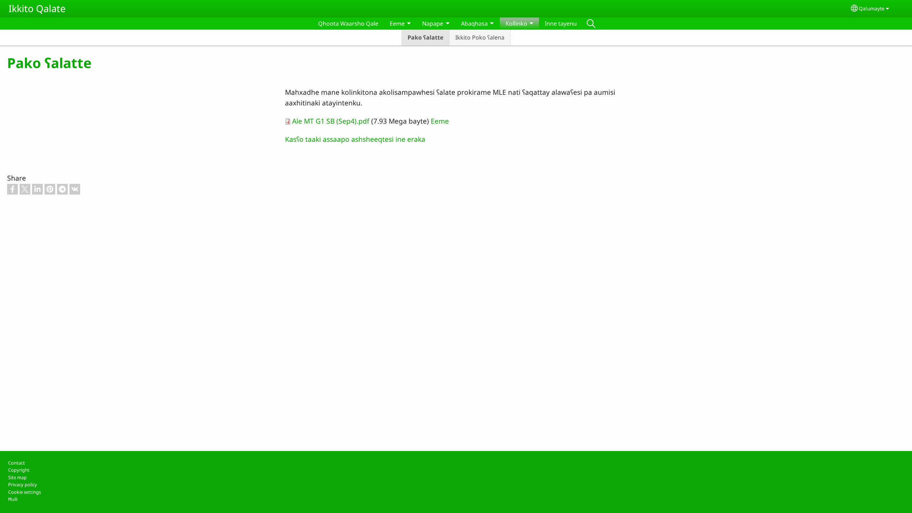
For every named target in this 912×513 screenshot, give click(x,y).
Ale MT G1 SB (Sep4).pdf (330, 121)
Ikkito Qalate (37, 8)
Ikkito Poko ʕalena (479, 37)
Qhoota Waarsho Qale (348, 23)
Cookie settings (24, 492)
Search (591, 23)
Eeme (440, 121)
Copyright (19, 470)
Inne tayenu (561, 23)
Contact (16, 463)
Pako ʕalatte (426, 37)
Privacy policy (22, 484)
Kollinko (516, 23)
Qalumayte (872, 8)
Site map (17, 477)
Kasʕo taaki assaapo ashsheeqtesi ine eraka (355, 139)
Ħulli (12, 499)
